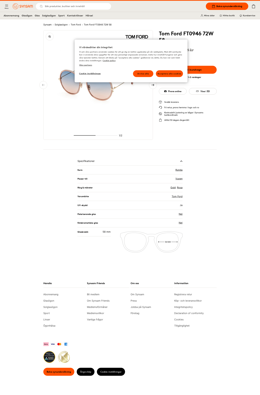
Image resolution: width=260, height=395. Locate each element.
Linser (46, 319)
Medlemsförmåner (97, 306)
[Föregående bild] (43, 85)
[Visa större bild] (50, 36)
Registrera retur (183, 294)
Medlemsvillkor (95, 313)
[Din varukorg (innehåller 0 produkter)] (253, 6)
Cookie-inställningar (111, 371)
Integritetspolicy (183, 306)
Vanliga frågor (95, 319)
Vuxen (179, 178)
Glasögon (27, 15)
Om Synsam (137, 294)
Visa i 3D (205, 91)
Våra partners (85, 65)
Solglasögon (49, 15)
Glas (37, 15)
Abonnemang (11, 15)
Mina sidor (209, 15)
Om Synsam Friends (98, 300)
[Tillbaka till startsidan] (23, 6)
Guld (173, 187)
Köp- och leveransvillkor (188, 300)
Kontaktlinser (75, 15)
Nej (181, 213)
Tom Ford (177, 196)
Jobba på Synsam (141, 306)
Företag (135, 313)
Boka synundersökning (229, 6)
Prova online (174, 91)
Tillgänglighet (182, 325)
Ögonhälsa (49, 325)
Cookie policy (109, 60)
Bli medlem (93, 294)
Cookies (179, 319)
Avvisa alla (143, 73)
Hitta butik (229, 15)
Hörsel (89, 15)
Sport (61, 15)
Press (134, 300)
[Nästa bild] (153, 85)
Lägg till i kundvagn (190, 69)
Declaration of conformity (189, 313)
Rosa (180, 187)
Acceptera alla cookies (169, 73)
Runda (179, 169)
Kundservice (249, 15)
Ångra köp (85, 371)
